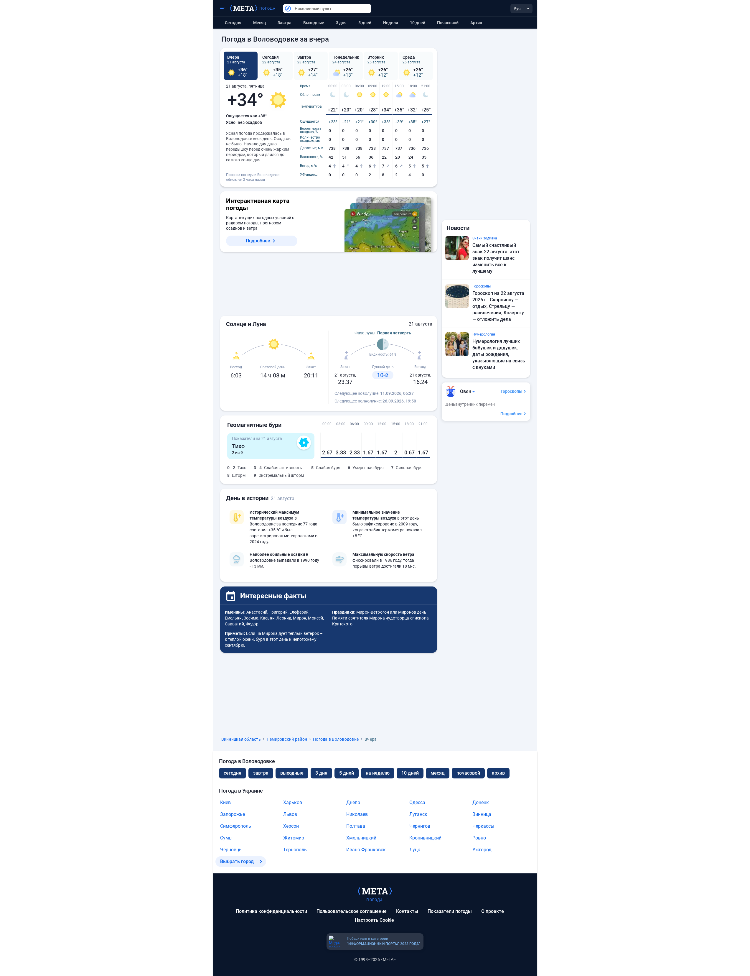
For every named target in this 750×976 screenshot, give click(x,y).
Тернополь (295, 849)
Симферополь (235, 826)
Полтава (355, 826)
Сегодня (233, 22)
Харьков (292, 802)
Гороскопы (511, 391)
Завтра (284, 22)
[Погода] (375, 890)
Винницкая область (241, 739)
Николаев (357, 814)
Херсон (291, 826)
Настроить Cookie (374, 920)
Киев (225, 802)
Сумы (226, 838)
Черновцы (231, 849)
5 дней (364, 22)
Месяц (259, 22)
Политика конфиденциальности (271, 911)
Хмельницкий (361, 838)
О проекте (492, 911)
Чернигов (419, 826)
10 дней (417, 22)
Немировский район (287, 739)
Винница (481, 814)
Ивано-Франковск (366, 849)
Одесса (417, 802)
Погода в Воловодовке (336, 739)
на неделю (378, 773)
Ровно (479, 838)
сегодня (232, 773)
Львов (290, 814)
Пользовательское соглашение (352, 911)
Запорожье (232, 814)
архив (476, 22)
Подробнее (258, 241)
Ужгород (482, 849)
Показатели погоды (450, 911)
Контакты (407, 911)
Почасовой (448, 22)
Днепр (353, 802)
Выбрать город (237, 861)
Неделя (390, 22)
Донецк (480, 802)
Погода (267, 8)
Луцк (414, 849)
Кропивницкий (425, 838)
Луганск (418, 814)
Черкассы (483, 826)
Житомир (293, 838)
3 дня (341, 22)
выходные (313, 22)
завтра (260, 773)
